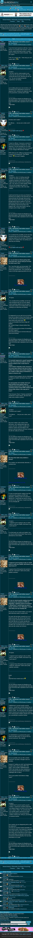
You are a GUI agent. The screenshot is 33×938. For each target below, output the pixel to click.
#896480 (10, 490)
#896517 (10, 754)
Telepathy (5, 878)
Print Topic (18, 920)
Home (2, 5)
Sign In (12, 8)
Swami (12, 138)
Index (18, 21)
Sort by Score (12, 920)
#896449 (10, 116)
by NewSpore (23, 900)
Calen (12, 453)
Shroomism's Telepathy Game (11, 882)
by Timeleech (22, 880)
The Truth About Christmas (10, 906)
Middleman (7, 916)
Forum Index (5, 10)
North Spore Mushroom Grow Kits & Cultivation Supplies (17, 34)
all (24, 882)
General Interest (7, 19)
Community (8, 5)
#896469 (10, 406)
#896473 (10, 454)
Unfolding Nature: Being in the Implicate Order (10, 35)
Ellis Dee (10, 898)
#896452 (10, 172)
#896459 (10, 231)
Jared (9, 892)
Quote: (12, 297)
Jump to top (3, 857)
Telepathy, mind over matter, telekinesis (14, 901)
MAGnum (10, 903)
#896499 (10, 649)
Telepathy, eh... (7, 891)
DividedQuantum (14, 916)
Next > (30, 38)
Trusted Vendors (22, 10)
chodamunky (11, 907)
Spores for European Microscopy (11, 33)
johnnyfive (10, 888)
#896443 (10, 44)
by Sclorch (21, 885)
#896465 (10, 294)
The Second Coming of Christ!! (11, 886)
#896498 (10, 597)
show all (30, 40)
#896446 (10, 68)
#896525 (10, 800)
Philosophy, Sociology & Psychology (21, 19)
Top (32, 111)
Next (22, 21)
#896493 (10, 559)
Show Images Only (5, 920)
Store (30, 10)
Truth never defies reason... (10, 873)
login (22, 26)
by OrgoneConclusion (24, 904)
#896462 (10, 256)
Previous (12, 21)
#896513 (10, 731)
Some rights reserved (25, 934)
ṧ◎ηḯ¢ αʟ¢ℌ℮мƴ (16, 130)
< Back (16, 38)
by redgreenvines (23, 894)
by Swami (21, 876)
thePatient (13, 43)
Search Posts (13, 10)
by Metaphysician (23, 908)
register (28, 26)
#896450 (10, 139)
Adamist (13, 171)
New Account (20, 8)
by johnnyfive (22, 889)
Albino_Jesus (14, 115)
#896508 (10, 702)
